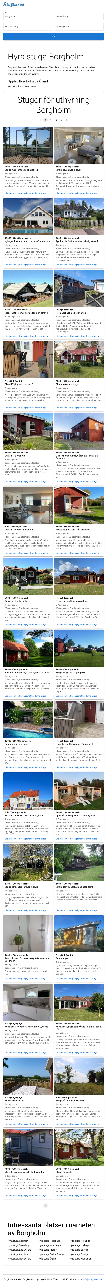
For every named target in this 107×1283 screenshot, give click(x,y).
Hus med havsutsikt (15, 1100)
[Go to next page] (67, 120)
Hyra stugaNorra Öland (19, 1259)
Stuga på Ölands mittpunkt (70, 1100)
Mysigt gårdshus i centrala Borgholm (24, 1172)
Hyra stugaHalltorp (79, 1245)
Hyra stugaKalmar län (81, 1259)
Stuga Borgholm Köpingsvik (70, 672)
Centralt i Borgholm (15, 455)
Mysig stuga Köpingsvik (68, 170)
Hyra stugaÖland (47, 1259)
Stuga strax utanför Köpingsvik (21, 887)
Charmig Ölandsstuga (67, 384)
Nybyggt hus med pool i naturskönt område (27, 241)
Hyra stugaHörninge (80, 1241)
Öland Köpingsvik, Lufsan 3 (19, 384)
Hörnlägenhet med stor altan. (71, 313)
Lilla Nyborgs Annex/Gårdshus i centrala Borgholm (77, 457)
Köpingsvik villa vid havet (18, 601)
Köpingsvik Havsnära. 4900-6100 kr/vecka (26, 1026)
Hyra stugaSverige (79, 1254)
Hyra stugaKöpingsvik (19, 1241)
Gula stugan (62, 958)
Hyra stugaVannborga (50, 1245)
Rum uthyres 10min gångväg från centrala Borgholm (27, 959)
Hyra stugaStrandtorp (18, 1245)
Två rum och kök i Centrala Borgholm (24, 815)
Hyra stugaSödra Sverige (51, 1254)
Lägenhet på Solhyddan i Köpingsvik (74, 744)
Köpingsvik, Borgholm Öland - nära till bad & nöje (79, 1028)
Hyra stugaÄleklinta (18, 1254)
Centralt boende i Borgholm (19, 529)
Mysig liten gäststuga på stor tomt (74, 887)
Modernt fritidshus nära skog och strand (26, 313)
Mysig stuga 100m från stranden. (73, 529)
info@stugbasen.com (93, 1279)
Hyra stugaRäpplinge (49, 1241)
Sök (53, 36)
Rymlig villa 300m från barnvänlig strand (77, 241)
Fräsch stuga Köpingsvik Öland (72, 601)
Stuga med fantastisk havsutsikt (22, 170)
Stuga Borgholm (64, 1172)
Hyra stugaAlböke (48, 1250)
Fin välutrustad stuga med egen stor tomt (27, 672)
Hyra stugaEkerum (79, 1250)
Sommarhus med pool (16, 744)
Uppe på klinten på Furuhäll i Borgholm (76, 815)
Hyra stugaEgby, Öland (19, 1250)
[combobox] (26, 16)
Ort (6, 13)
